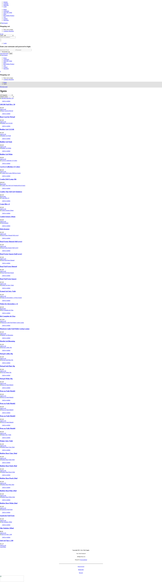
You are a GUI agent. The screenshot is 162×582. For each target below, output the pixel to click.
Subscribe (6, 5)
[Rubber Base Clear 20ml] (7, 447)
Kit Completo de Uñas (7, 316)
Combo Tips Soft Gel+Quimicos (11, 192)
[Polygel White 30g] (5, 372)
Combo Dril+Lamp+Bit (8, 179)
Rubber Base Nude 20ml (8, 466)
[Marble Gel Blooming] (6, 335)
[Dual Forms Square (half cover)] (9, 247)
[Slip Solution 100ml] (6, 522)
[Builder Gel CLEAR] (6, 123)
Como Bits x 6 (5, 204)
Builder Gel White (6, 154)
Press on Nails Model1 (7, 391)
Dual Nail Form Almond (8, 266)
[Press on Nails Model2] (6, 397)
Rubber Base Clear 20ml (8, 453)
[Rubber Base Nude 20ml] (7, 459)
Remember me (6, 51)
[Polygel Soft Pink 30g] (6, 360)
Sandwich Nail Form (7, 515)
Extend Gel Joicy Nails (8, 291)
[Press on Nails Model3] (6, 410)
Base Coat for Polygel (7, 117)
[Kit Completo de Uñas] (6, 310)
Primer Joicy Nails (6, 441)
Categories (6, 11)
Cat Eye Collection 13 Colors (10, 167)
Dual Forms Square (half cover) (11, 254)
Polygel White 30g (6, 378)
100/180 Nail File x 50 (7, 104)
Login (5, 6)
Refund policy (81, 569)
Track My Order (7, 12)
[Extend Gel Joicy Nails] (7, 285)
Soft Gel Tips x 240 (6, 540)
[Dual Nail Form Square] (7, 272)
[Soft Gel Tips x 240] (6, 534)
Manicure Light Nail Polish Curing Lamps (14, 329)
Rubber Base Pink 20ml (8, 491)
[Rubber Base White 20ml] (7, 497)
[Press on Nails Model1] (6, 385)
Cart (4, 17)
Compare (5, 3)
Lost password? (4, 53)
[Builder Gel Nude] (5, 135)
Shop (4, 14)
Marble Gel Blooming (7, 341)
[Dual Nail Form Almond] (7, 260)
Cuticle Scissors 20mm (7, 216)
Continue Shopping (8, 31)
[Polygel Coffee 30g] (6, 347)
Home (5, 9)
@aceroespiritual (83, 559)
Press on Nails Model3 (7, 416)
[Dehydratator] (4, 223)
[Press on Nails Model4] (6, 422)
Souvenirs (6, 20)
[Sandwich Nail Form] (6, 509)
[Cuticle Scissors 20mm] (7, 210)
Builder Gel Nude (6, 142)
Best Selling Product (8, 15)
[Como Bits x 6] (4, 198)
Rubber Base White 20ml (8, 503)
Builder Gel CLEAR (7, 129)
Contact (5, 18)
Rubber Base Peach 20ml (8, 478)
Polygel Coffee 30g (6, 354)
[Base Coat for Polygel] (6, 110)
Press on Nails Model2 (7, 403)
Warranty (81, 572)
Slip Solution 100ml (7, 528)
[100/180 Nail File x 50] (6, 98)
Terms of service (81, 566)
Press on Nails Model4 (7, 428)
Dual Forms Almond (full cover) (11, 241)
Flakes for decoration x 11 (9, 304)
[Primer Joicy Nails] (5, 434)
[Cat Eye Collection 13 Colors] (8, 160)
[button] (1, 34)
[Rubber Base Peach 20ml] (7, 472)
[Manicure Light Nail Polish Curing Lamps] (12, 322)
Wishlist (5, 2)
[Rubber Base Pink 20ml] (7, 484)
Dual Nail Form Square (8, 279)
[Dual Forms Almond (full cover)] (9, 235)
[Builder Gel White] (5, 148)
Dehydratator (4, 229)
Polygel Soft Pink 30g (7, 366)
